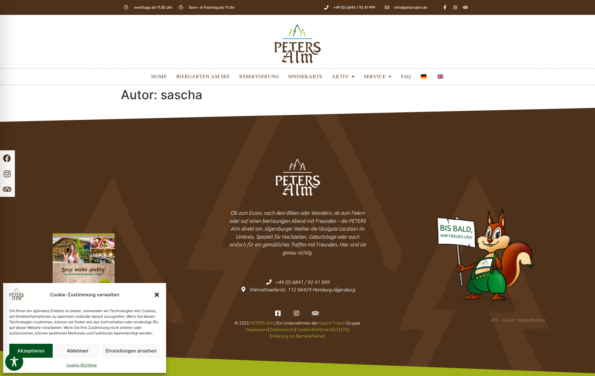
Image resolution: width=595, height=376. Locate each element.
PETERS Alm (262, 323)
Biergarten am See (203, 76)
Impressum (256, 329)
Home (159, 76)
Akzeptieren (31, 351)
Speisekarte (305, 76)
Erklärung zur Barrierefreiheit (297, 336)
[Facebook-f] (445, 7)
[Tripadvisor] (465, 7)
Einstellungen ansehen (131, 351)
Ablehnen (77, 351)
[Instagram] (455, 7)
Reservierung (259, 76)
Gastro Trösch (332, 323)
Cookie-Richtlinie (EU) (317, 329)
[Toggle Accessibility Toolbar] (14, 361)
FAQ (406, 76)
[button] (157, 295)
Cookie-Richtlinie (81, 365)
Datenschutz (282, 329)
